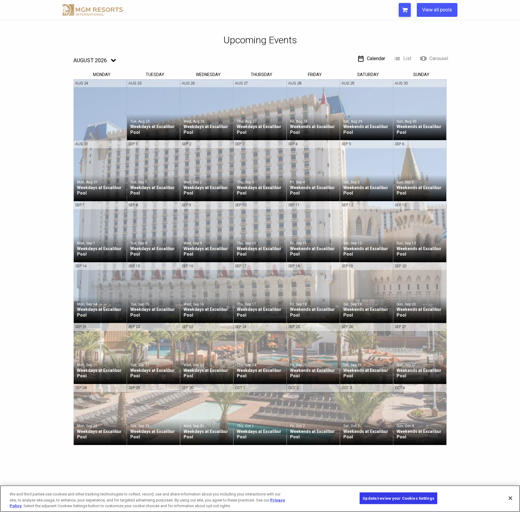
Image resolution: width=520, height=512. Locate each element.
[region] (260, 498)
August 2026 (90, 60)
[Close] (510, 498)
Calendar (376, 58)
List (407, 58)
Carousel (438, 58)
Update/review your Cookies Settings (398, 498)
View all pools (437, 10)
